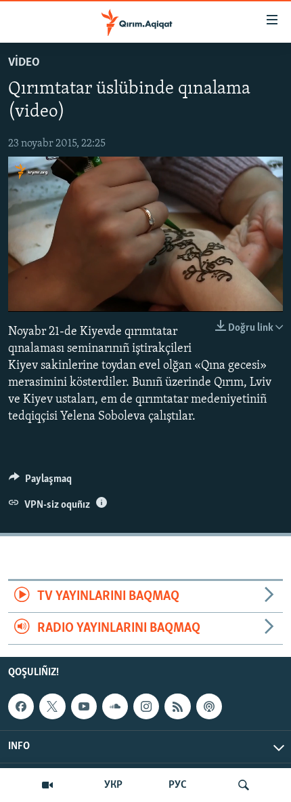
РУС (178, 785)
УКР (113, 785)
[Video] (47, 785)
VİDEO (24, 63)
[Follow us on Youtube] (84, 706)
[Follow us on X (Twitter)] (52, 706)
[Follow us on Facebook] (21, 706)
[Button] (40, 482)
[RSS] (177, 706)
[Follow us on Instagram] (146, 706)
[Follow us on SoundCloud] (115, 706)
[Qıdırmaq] (243, 785)
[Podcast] (209, 706)
